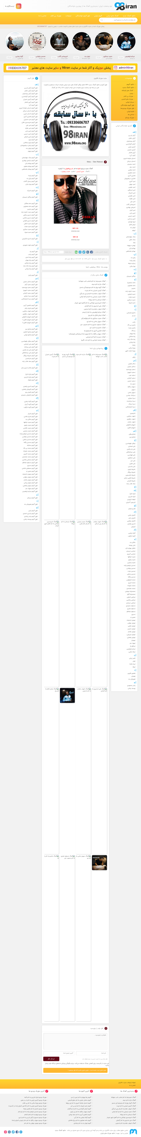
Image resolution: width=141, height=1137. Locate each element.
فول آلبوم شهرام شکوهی (29, 317)
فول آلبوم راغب (32, 254)
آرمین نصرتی (131, 150)
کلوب (76, 252)
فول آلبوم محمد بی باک (30, 448)
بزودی (131, 93)
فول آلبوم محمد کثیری (30, 454)
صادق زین (132, 437)
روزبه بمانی (132, 348)
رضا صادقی (132, 337)
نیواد (134, 667)
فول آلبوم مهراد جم (31, 489)
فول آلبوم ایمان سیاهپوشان (28, 145)
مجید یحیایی (131, 563)
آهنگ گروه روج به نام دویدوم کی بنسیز (93, 287)
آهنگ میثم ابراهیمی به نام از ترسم (94, 312)
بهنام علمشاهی (130, 251)
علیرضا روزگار (131, 472)
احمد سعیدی (131, 164)
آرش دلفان (132, 138)
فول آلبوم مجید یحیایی (30, 431)
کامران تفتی (131, 515)
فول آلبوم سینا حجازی (30, 296)
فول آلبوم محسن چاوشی (29, 437)
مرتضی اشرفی (131, 597)
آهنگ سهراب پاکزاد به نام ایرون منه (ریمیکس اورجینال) (87, 334)
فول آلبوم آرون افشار (31, 102)
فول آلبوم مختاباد (32, 445)
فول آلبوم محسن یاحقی (30, 440)
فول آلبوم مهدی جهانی (30, 477)
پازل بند (133, 258)
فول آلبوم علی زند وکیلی (30, 350)
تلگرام (80, 252)
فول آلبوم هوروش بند (30, 504)
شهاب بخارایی (131, 416)
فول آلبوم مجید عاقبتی (30, 428)
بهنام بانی (132, 248)
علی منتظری (131, 458)
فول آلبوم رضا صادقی (31, 263)
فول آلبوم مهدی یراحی (30, 483)
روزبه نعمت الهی (130, 351)
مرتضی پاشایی (130, 600)
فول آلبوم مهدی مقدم (30, 480)
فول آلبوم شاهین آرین (30, 305)
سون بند (132, 384)
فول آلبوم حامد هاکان (30, 204)
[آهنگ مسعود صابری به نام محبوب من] (67, 938)
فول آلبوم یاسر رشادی (30, 516)
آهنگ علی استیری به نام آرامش (95, 306)
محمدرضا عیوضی (130, 591)
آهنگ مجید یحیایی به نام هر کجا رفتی (93, 297)
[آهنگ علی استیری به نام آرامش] (99, 771)
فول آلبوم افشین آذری (30, 117)
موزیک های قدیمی (127, 99)
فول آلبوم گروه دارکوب (30, 407)
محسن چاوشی (130, 568)
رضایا (133, 345)
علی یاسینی (131, 467)
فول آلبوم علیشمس (31, 359)
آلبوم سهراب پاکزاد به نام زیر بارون (80, 1112)
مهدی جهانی (131, 623)
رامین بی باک (131, 325)
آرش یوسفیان (131, 141)
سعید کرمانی (131, 378)
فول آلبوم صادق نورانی (30, 335)
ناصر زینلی (132, 658)
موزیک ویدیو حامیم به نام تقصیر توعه (34, 1109)
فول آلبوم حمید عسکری (30, 229)
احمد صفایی (131, 170)
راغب (133, 322)
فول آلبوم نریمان (32, 498)
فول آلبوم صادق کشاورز (30, 332)
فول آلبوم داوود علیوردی (30, 245)
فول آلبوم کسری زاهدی (30, 386)
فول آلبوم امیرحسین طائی (29, 122)
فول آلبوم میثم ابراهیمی (29, 491)
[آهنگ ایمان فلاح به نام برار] (51, 771)
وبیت (117, 1133)
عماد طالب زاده (130, 484)
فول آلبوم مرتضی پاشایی (29, 460)
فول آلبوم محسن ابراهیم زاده (28, 434)
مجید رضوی (131, 560)
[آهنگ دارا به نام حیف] (83, 437)
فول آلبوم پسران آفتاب (30, 181)
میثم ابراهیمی (131, 649)
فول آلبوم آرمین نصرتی (30, 99)
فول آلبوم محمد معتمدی (29, 457)
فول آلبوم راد (33, 252)
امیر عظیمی (131, 196)
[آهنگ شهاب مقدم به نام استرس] (83, 771)
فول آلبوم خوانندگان (83, 16)
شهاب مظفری (131, 419)
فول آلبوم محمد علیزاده (30, 451)
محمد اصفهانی (130, 580)
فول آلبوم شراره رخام (31, 308)
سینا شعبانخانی (130, 407)
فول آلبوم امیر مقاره (31, 128)
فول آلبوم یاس (32, 511)
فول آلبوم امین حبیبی (30, 134)
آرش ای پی (131, 135)
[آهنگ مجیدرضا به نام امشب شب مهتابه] (99, 437)
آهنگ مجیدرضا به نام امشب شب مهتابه (92, 281)
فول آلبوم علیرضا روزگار (30, 356)
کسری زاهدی (131, 524)
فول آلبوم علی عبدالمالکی (29, 353)
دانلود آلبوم (130, 84)
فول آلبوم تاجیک (32, 191)
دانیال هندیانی (131, 313)
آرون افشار (132, 153)
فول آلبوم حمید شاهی (30, 224)
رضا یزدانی (132, 342)
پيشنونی (92, 267)
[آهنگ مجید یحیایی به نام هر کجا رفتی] (83, 604)
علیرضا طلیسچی (130, 475)
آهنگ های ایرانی (112, 16)
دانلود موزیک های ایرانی (107, 1133)
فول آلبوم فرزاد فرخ (31, 374)
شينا (87, 267)
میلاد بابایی (132, 652)
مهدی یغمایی (131, 637)
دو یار (133, 316)
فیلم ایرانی (130, 111)
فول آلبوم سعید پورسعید (29, 287)
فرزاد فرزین (131, 497)
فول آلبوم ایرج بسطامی (30, 143)
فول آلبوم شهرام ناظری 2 (29, 323)
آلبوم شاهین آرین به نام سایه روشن (80, 1115)
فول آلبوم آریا (33, 105)
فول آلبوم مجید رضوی (30, 425)
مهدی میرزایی (131, 635)
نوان (134, 661)
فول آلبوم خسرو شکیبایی (29, 239)
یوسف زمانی (131, 688)
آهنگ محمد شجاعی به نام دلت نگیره (93, 340)
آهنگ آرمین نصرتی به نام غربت (95, 290)
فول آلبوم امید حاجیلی (30, 120)
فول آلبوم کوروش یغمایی (29, 389)
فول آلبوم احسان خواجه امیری (28, 108)
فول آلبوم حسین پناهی (30, 215)
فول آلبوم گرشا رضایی (30, 402)
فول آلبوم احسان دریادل (30, 111)
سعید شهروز (131, 372)
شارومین (132, 413)
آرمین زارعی (131, 147)
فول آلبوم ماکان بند (31, 419)
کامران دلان (132, 518)
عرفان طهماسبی (130, 443)
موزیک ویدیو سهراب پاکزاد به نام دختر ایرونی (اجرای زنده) (29, 1120)
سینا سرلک (131, 404)
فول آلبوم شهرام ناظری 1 (29, 320)
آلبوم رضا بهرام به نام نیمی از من (81, 1097)
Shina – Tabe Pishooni (95, 162)
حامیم (133, 288)
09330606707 (42, 26)
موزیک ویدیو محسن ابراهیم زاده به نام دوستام (32, 1112)
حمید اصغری (131, 294)
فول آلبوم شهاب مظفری (30, 314)
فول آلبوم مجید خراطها (30, 422)
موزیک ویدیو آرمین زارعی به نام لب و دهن (33, 1100)
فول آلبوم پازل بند (32, 178)
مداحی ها (131, 115)
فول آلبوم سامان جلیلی (30, 282)
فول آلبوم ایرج (33, 140)
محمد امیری (131, 583)
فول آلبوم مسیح (32, 466)
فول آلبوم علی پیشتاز (30, 347)
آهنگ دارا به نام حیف (99, 284)
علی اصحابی (131, 446)
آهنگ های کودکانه (127, 91)
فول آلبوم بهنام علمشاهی (29, 169)
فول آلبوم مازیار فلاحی (30, 417)
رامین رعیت (131, 328)
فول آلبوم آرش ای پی (30, 88)
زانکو (134, 357)
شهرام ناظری (131, 428)
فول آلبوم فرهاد (32, 380)
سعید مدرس (131, 381)
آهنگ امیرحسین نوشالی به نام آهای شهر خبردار (90, 303)
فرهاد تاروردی (131, 500)
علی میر (133, 461)
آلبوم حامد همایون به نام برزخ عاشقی (79, 1120)
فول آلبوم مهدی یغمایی (30, 486)
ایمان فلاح (132, 225)
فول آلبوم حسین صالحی (30, 218)
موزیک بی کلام (56, 16)
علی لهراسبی (131, 455)
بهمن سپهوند (131, 245)
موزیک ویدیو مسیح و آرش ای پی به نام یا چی (32, 1118)
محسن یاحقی (131, 574)
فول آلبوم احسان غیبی (30, 114)
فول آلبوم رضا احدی (31, 257)
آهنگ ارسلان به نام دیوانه (97, 300)
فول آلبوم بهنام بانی (31, 163)
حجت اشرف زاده (130, 291)
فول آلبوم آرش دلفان (30, 91)
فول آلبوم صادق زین (31, 329)
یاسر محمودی (131, 686)
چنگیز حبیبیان (131, 276)
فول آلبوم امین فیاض (30, 137)
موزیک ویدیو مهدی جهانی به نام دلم (35, 1123)
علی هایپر (132, 464)
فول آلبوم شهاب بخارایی (30, 311)
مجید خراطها (131, 557)
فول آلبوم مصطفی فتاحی (29, 468)
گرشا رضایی (131, 533)
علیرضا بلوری (131, 469)
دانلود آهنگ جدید (129, 16)
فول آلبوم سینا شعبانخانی (29, 299)
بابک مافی (132, 240)
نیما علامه (132, 664)
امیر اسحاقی (131, 190)
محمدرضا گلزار (131, 594)
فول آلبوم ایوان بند (31, 148)
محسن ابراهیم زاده (129, 566)
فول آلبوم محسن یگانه (30, 442)
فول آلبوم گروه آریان (31, 404)
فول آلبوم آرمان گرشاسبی (29, 97)
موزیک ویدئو (129, 118)
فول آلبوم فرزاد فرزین (30, 377)
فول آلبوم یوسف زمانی (30, 519)
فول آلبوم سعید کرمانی (30, 293)
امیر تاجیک (131, 193)
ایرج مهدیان (131, 222)
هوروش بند (131, 679)
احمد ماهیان (131, 173)
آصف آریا (132, 156)
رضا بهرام (132, 334)
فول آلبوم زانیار (32, 275)
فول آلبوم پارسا (32, 176)
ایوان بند (132, 228)
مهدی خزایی (131, 626)
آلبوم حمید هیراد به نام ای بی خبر (81, 1106)
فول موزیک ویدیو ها (127, 108)
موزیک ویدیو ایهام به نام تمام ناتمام (35, 1115)
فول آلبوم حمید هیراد (30, 232)
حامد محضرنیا (131, 283)
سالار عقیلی (131, 364)
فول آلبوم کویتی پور (31, 392)
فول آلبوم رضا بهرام (31, 260)
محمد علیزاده (131, 586)
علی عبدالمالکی (130, 452)
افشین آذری (131, 176)
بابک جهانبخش (130, 237)
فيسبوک (91, 252)
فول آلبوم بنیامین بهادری (29, 161)
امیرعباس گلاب (130, 205)
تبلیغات (68, 16)
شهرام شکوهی (130, 425)
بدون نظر (67, 259)
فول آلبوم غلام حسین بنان (29, 368)
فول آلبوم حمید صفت (30, 227)
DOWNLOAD (75, 231)
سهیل (133, 390)
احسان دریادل (131, 161)
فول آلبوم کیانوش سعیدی (29, 395)
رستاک (133, 331)
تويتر (84, 252)
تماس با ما (42, 16)
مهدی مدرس (131, 629)
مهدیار (133, 640)
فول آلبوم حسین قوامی (30, 221)
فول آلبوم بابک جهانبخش (29, 158)
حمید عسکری (131, 300)
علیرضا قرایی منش (129, 478)
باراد (134, 243)
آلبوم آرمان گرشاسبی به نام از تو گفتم (79, 1109)
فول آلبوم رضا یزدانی (31, 269)
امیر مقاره (132, 199)
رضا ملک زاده (131, 339)
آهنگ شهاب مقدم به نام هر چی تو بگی (93, 294)
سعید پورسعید (130, 370)
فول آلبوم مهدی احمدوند (29, 474)
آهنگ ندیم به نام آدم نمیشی (96, 337)
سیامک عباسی (130, 395)
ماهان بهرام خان (130, 548)
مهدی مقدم (131, 632)
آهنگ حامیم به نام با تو (98, 328)
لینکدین (87, 252)
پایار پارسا (132, 261)
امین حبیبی (131, 216)
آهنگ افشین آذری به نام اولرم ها (95, 331)
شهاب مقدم (131, 422)
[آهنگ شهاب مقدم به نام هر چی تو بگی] (99, 604)
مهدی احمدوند (131, 620)
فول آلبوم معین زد (31, 471)
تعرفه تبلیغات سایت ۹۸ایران (126, 1083)
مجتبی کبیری (131, 554)
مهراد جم (132, 643)
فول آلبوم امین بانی (31, 131)
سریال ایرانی (130, 102)
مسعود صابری (131, 609)
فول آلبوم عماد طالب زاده (29, 361)
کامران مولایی (131, 521)
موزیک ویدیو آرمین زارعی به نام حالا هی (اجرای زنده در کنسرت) (27, 1106)
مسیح (133, 614)
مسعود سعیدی (130, 606)
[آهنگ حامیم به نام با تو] (51, 938)
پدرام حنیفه (131, 263)
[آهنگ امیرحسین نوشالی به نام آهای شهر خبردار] (51, 604)
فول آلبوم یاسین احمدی (30, 514)
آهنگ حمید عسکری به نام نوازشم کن (93, 318)
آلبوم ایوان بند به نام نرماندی (82, 1123)
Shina (98, 267)
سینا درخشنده (131, 401)
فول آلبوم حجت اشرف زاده (29, 212)
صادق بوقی (132, 434)
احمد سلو (132, 167)
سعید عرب (132, 375)
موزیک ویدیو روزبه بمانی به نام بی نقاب (34, 1103)
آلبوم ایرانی (98, 16)
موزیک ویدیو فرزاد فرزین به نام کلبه (35, 1097)
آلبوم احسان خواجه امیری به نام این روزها (78, 1103)
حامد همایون (131, 286)
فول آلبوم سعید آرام (31, 285)
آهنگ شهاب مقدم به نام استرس (95, 309)
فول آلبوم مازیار (32, 414)
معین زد (132, 617)
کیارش (133, 527)
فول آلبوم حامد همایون (30, 206)
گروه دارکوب (131, 536)
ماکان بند (132, 542)
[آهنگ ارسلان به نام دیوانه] (67, 604)
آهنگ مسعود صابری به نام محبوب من (93, 325)
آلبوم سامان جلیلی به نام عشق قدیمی (79, 1100)
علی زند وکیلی (131, 449)
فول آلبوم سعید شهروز (30, 290)
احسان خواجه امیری (129, 158)
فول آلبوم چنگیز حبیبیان (29, 197)
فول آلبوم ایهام (32, 151)
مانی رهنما (132, 545)
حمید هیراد (132, 303)
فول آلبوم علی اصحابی (30, 344)
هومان (133, 676)
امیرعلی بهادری (130, 207)
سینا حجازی (131, 398)
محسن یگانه (131, 577)
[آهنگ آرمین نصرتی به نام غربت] (51, 437)
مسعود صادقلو (131, 612)
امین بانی (132, 213)
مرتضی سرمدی (130, 603)
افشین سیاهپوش (129, 179)
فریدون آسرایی (130, 502)
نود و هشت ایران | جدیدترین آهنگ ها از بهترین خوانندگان (125, 6)
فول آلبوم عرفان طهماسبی (29, 341)
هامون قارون (131, 673)
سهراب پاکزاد (131, 387)
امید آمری (132, 181)
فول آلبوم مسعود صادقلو (29, 463)
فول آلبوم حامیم (32, 209)
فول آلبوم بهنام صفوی (30, 166)
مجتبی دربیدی (130, 551)
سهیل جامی (131, 393)
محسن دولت (131, 571)
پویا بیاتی (132, 266)
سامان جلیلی (131, 367)
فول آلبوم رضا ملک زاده (30, 266)
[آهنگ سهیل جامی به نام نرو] (83, 938)
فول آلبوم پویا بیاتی (31, 184)
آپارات (5, 1132)
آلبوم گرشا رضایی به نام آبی (82, 1118)
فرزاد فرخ (132, 494)
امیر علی (132, 202)
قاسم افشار (131, 509)
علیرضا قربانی (131, 481)
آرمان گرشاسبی (130, 144)
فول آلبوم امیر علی (31, 125)
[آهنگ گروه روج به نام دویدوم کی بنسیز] (67, 437)
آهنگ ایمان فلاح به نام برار (97, 315)
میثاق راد (132, 646)
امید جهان (132, 184)
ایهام (133, 230)
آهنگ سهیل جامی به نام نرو (96, 321)
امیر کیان (132, 210)
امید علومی (131, 187)
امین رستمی (131, 219)
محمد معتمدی (131, 589)
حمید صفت (131, 297)
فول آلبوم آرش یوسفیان (29, 94)
